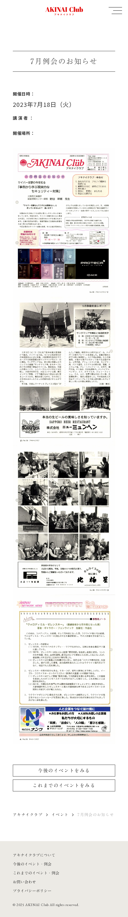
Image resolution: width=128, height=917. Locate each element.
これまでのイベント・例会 (36, 873)
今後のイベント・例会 (32, 864)
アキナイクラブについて (34, 855)
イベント (59, 814)
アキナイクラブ (28, 814)
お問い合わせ (24, 882)
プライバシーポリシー (32, 891)
